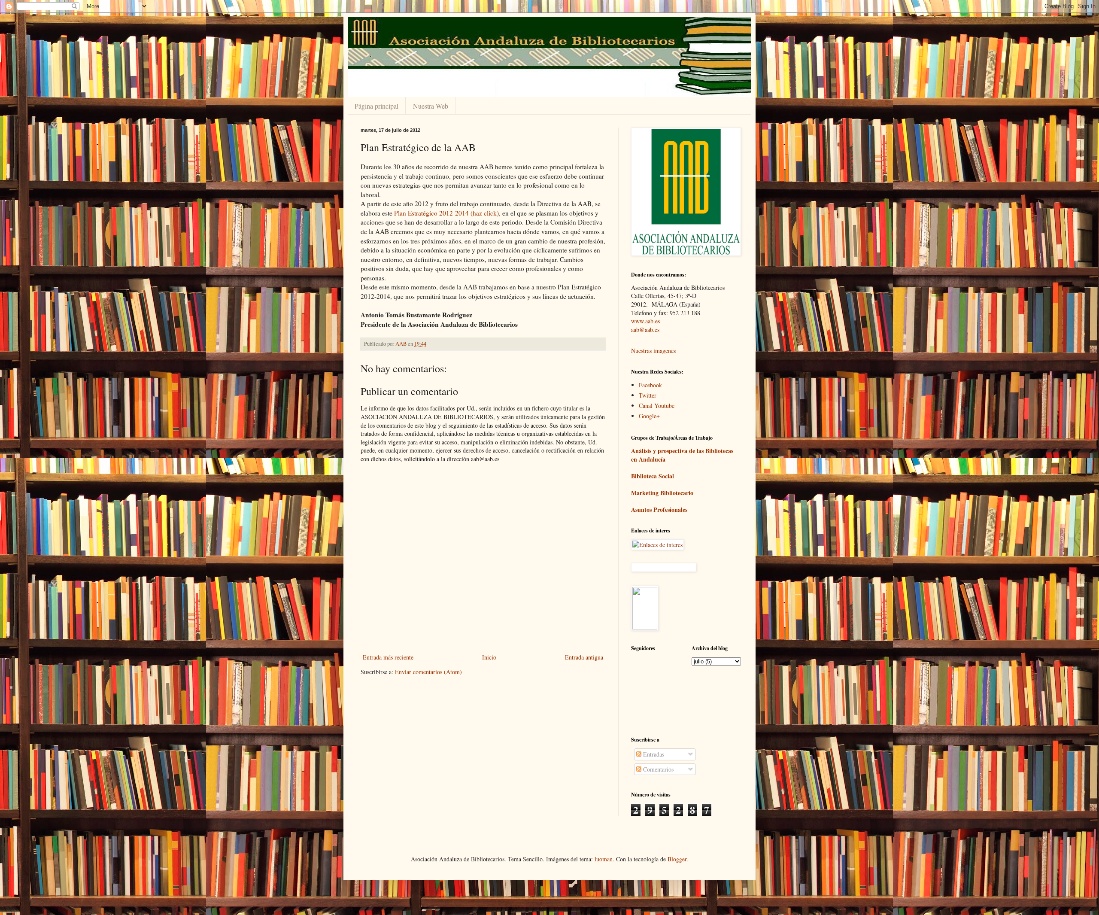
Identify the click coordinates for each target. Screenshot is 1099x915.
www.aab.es (645, 321)
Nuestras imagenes (653, 351)
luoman (604, 859)
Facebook (650, 385)
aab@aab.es (645, 329)
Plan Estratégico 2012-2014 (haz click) (446, 213)
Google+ (649, 416)
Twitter (647, 395)
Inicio (489, 657)
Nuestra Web (430, 105)
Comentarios (657, 769)
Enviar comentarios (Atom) (428, 672)
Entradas (652, 754)
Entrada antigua (584, 657)
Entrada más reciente (388, 657)
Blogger (677, 859)
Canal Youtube (656, 405)
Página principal (376, 105)
